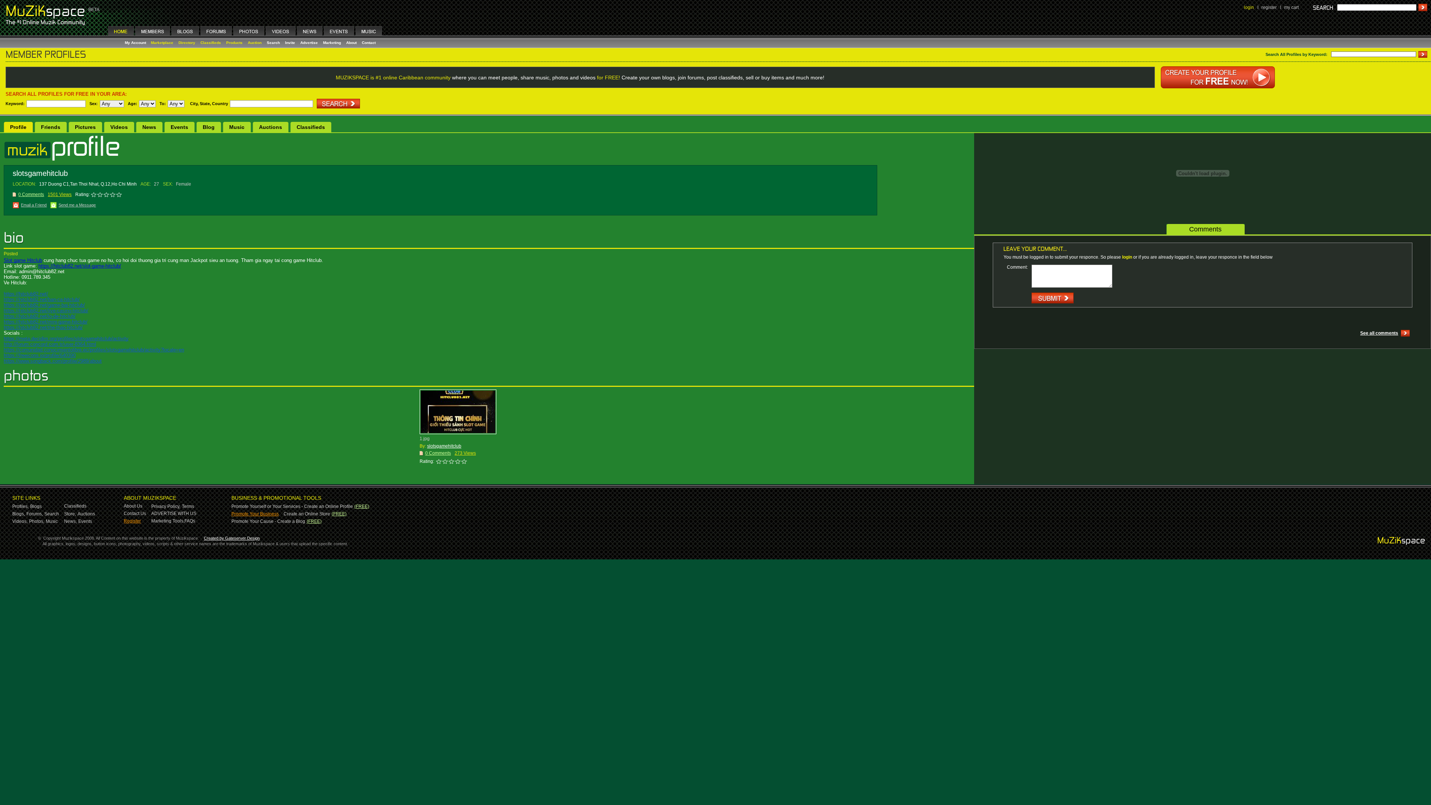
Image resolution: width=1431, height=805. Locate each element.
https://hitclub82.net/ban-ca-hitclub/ (42, 299)
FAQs (189, 521)
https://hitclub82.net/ (26, 294)
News (149, 127)
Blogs (36, 506)
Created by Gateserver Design (232, 538)
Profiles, (20, 506)
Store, (70, 514)
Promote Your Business (255, 514)
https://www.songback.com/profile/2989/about (53, 361)
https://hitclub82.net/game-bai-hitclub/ (44, 305)
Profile (18, 127)
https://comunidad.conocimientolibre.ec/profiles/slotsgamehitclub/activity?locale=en (94, 350)
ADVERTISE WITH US (173, 513)
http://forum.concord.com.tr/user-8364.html (50, 344)
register (1269, 7)
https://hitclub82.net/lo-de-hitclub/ (40, 316)
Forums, (34, 514)
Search (273, 43)
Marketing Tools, (167, 521)
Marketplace (162, 43)
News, (70, 521)
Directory (187, 43)
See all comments (1379, 333)
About (351, 43)
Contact (369, 43)
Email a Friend (34, 205)
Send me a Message (77, 205)
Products (234, 43)
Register (132, 521)
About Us (133, 506)
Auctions (270, 127)
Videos (119, 127)
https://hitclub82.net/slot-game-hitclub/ (79, 266)
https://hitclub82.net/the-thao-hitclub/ (43, 327)
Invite (290, 43)
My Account (136, 43)
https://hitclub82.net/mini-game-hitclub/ (46, 322)
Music (236, 127)
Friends (50, 127)
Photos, (36, 521)
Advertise (309, 43)
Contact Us (135, 513)
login (1249, 7)
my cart (1291, 7)
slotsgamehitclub (444, 446)
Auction (255, 43)
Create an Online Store (307, 514)
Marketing (332, 43)
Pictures (85, 127)
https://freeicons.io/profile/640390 (40, 355)
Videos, (20, 521)
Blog (209, 127)
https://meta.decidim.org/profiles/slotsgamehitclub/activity (66, 338)
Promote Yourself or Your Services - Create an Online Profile (292, 506)
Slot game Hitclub (23, 260)
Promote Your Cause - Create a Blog (268, 521)
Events (179, 127)
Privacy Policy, (165, 506)
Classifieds (210, 43)
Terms (188, 506)
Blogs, (18, 514)
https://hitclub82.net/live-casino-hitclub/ (46, 310)
